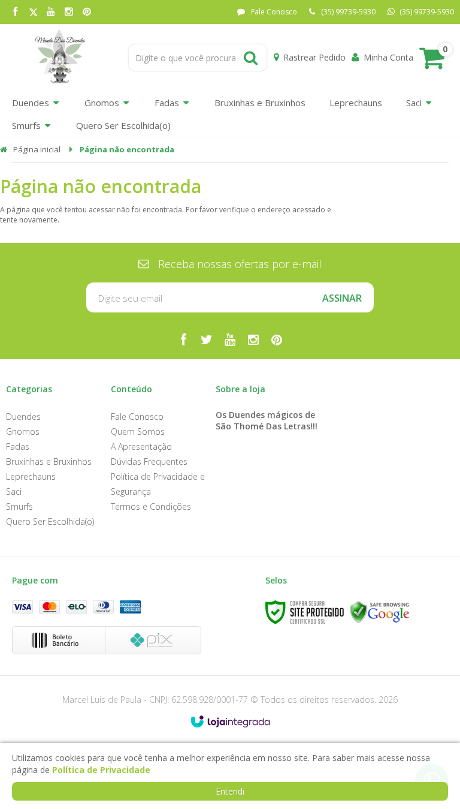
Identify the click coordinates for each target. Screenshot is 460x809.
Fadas (17, 446)
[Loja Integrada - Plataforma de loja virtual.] (230, 721)
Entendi (230, 791)
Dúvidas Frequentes (149, 461)
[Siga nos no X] (33, 12)
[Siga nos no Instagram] (69, 12)
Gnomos (23, 431)
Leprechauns (31, 476)
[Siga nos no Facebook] (15, 12)
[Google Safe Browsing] (380, 612)
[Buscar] (251, 57)
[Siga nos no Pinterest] (87, 12)
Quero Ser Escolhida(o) (50, 521)
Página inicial (36, 149)
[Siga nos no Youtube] (51, 12)
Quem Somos (138, 431)
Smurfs (19, 506)
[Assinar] (342, 297)
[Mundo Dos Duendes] (59, 57)
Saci (14, 491)
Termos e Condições (151, 506)
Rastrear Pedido (314, 57)
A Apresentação (141, 446)
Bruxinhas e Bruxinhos (49, 461)
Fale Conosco (274, 12)
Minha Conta (388, 57)
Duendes (23, 416)
